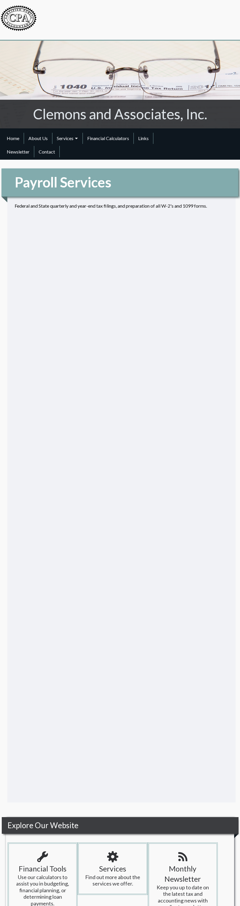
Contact (47, 151)
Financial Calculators (108, 138)
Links (143, 138)
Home (13, 138)
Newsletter (18, 151)
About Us (38, 138)
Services (65, 138)
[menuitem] (13, 138)
